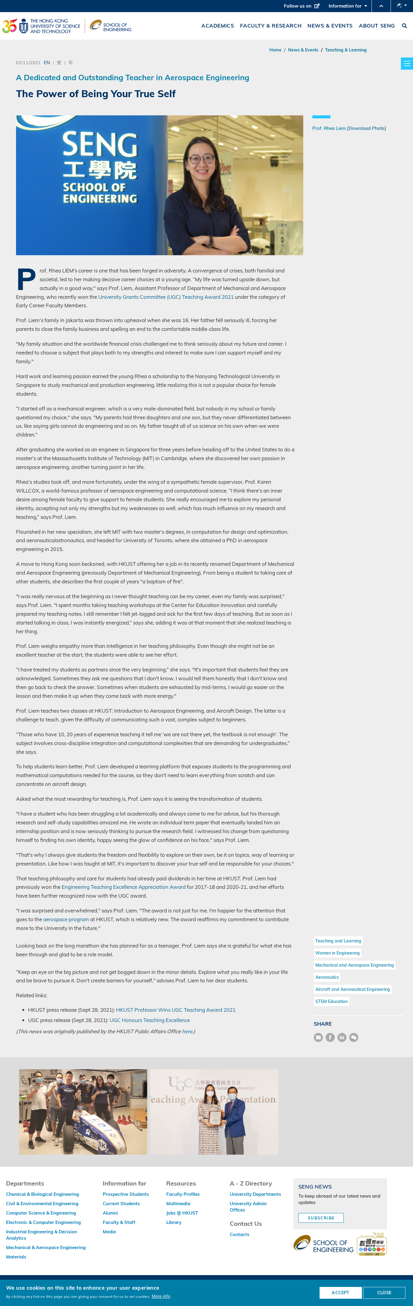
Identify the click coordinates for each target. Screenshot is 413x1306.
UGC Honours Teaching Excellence (150, 1020)
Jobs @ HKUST (182, 1213)
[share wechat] (353, 1037)
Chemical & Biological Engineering (42, 1194)
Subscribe (321, 1217)
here (187, 1031)
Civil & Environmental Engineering (42, 1203)
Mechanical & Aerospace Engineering (46, 1247)
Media (109, 1232)
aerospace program (66, 919)
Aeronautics (327, 977)
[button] (381, 6)
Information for (349, 7)
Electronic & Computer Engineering (43, 1222)
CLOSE (384, 1292)
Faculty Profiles (183, 1194)
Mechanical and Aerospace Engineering (354, 965)
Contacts (239, 1234)
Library (173, 1222)
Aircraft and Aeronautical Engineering (352, 989)
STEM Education (331, 1001)
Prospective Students (126, 1194)
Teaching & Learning (346, 50)
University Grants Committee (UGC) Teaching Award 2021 (166, 296)
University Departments (255, 1194)
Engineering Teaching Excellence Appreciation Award (124, 886)
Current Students (121, 1203)
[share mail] (318, 1037)
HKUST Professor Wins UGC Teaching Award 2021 (176, 1009)
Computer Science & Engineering (41, 1213)
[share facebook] (330, 1037)
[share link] (341, 1037)
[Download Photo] (366, 128)
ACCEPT (340, 1292)
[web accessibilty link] (372, 1244)
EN (47, 62)
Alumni (110, 1213)
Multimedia (178, 1203)
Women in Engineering (337, 953)
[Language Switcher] (402, 6)
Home (275, 50)
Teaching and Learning (338, 941)
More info (161, 1296)
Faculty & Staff (119, 1222)
